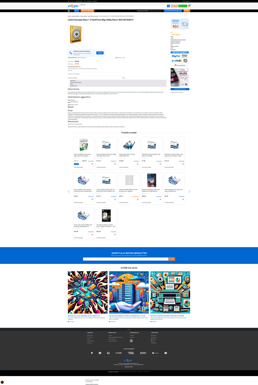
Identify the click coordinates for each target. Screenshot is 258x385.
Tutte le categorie (112, 339)
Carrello (88, 339)
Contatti (110, 335)
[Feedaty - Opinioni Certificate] (131, 340)
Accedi (183, 1)
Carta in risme (83, 16)
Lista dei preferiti (78, 1)
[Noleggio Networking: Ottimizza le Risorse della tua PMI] (129, 292)
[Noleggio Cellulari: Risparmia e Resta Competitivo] (88, 292)
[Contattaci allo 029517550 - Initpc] (174, 6)
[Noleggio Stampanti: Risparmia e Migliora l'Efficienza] (170, 292)
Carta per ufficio (75, 16)
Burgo (123, 77)
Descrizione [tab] (73, 80)
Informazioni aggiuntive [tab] (75, 82)
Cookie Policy (116, 371)
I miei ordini (89, 342)
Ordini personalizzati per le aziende (115, 337)
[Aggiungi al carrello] (92, 164)
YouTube (154, 339)
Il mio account (90, 337)
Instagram (154, 337)
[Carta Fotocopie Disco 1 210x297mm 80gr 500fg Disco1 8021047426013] (86, 34)
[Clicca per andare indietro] (69, 191)
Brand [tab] (71, 84)
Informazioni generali (112, 341)
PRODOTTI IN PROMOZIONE (87, 10)
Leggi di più (70, 70)
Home (69, 16)
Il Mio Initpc (71, 1)
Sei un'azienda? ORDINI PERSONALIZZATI (173, 10)
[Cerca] (168, 6)
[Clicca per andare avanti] (189, 191)
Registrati (188, 1)
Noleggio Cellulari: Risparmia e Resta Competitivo (84, 316)
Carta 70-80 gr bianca (93, 16)
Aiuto (85, 1)
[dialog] (2, 382)
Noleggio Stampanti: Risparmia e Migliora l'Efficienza (167, 316)
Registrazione (90, 335)
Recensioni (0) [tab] (73, 85)
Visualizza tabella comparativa (91, 384)
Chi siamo (132, 335)
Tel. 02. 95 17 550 (128, 366)
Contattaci (99, 53)
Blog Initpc (132, 337)
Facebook (154, 335)
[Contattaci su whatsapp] (182, 5)
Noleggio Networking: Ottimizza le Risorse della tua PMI (127, 316)
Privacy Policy (110, 371)
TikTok (153, 341)
